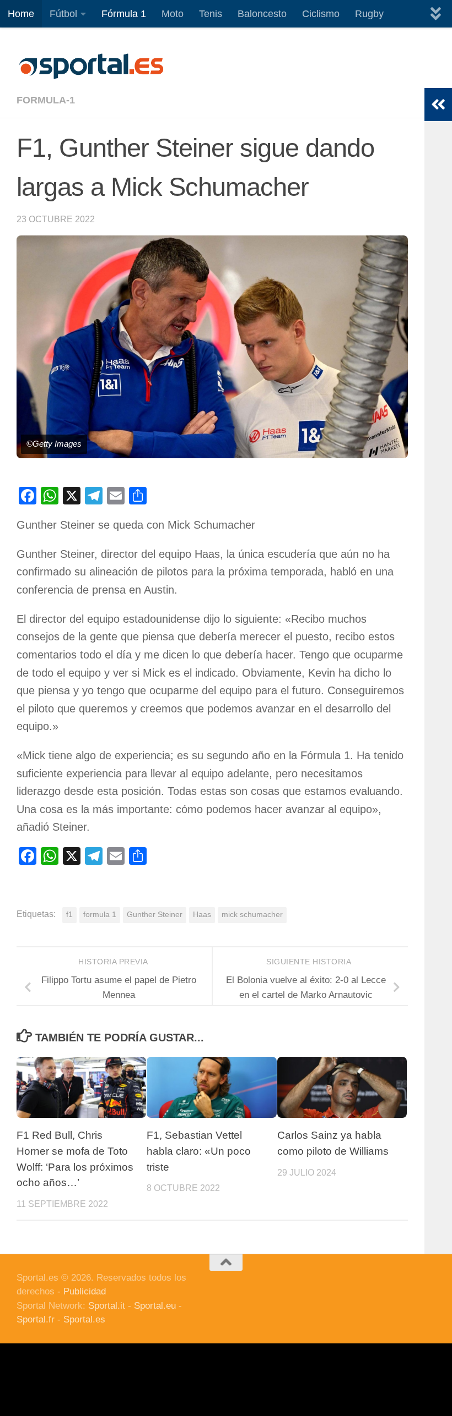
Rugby (369, 13)
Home (21, 13)
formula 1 (99, 914)
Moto (173, 13)
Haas (202, 914)
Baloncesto (262, 13)
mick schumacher (252, 914)
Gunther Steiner (154, 914)
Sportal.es (84, 1319)
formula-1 (46, 100)
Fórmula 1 (123, 13)
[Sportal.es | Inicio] (91, 66)
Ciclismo (321, 13)
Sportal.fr (36, 1319)
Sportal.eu (155, 1305)
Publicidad (84, 1291)
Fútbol (63, 13)
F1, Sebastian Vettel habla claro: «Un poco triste (199, 1151)
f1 (69, 914)
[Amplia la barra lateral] (438, 104)
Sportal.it (106, 1305)
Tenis (210, 13)
